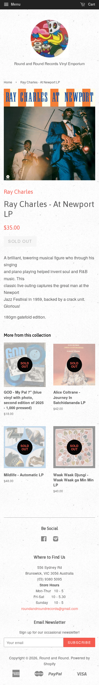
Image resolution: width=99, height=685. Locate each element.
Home (8, 82)
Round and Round (54, 657)
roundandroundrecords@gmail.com (49, 608)
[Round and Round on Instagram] (55, 539)
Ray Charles (18, 191)
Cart (91, 4)
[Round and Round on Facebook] (44, 539)
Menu (15, 4)
